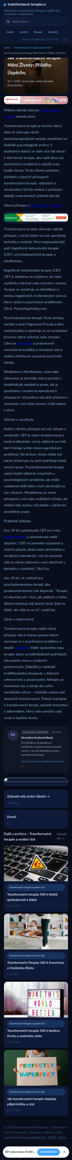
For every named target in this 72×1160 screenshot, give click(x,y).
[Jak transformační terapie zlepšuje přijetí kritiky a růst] (36, 1083)
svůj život (21, 648)
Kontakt (53, 32)
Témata (38, 32)
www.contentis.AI (33, 1137)
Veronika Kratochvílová (37, 737)
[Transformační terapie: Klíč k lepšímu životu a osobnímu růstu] (36, 1015)
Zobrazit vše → (61, 836)
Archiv (24, 32)
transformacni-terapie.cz (27, 4)
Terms (62, 1137)
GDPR (52, 1137)
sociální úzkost (15, 537)
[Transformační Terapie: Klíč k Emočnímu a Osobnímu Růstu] (36, 947)
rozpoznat (24, 343)
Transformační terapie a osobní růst (33, 48)
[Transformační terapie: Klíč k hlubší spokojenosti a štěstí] (36, 878)
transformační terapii (46, 205)
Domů (10, 32)
